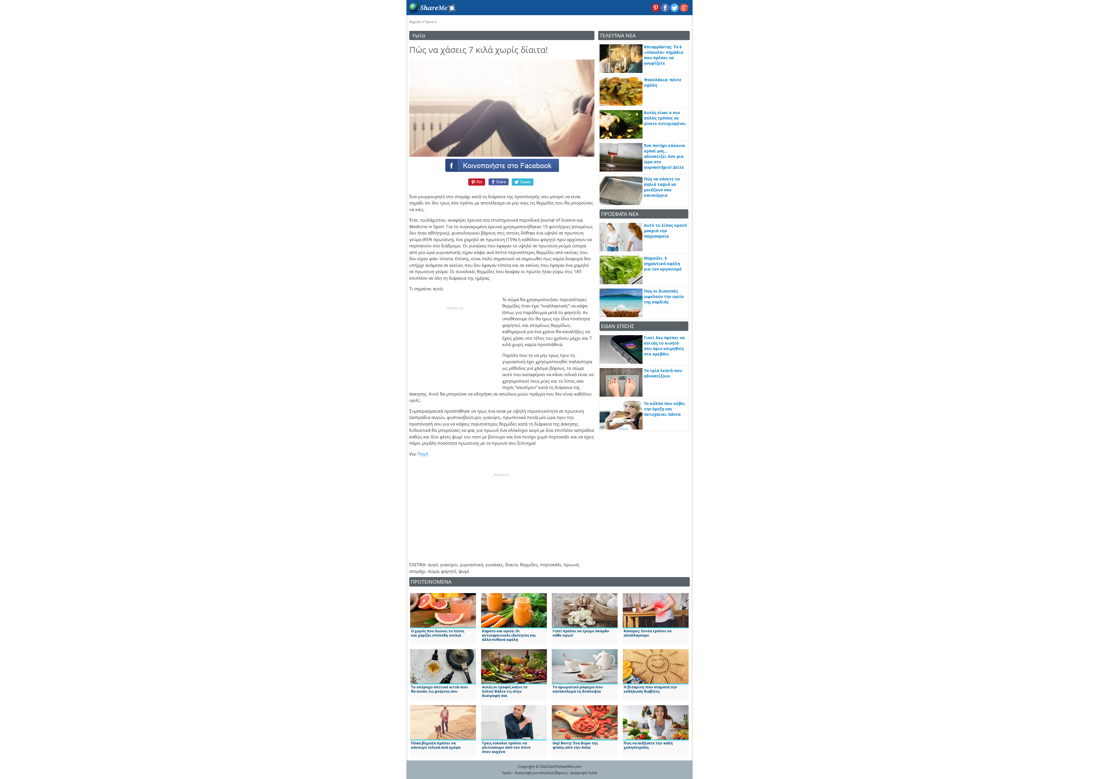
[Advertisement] (455, 346)
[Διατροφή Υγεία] (431, 12)
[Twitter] (523, 182)
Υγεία (429, 21)
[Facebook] (501, 165)
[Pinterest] (476, 182)
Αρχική (414, 21)
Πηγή (423, 454)
